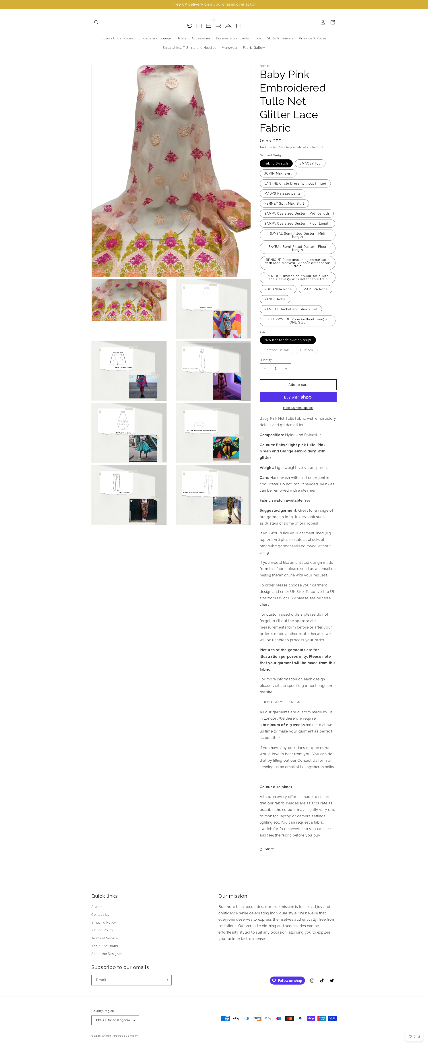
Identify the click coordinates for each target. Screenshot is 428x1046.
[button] (96, 22)
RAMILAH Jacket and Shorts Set (290, 309)
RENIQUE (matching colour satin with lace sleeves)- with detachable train (298, 277)
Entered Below (278, 351)
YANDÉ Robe (275, 299)
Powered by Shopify (125, 1035)
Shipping (285, 147)
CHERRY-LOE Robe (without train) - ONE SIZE (297, 320)
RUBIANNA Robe (278, 289)
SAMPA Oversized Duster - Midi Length (296, 213)
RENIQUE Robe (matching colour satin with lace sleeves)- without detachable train (297, 263)
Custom (309, 351)
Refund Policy (102, 930)
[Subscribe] (166, 980)
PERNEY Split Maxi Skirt (284, 203)
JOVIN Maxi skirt (278, 173)
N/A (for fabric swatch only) (287, 340)
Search (97, 907)
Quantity (266, 360)
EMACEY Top (310, 163)
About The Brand (104, 946)
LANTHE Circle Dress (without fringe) (295, 183)
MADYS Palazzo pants (282, 193)
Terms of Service (104, 938)
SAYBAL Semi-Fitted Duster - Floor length (298, 248)
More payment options (298, 407)
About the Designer (106, 954)
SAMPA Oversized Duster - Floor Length (297, 223)
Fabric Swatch (276, 163)
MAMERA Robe (315, 289)
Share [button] (269, 849)
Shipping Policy (103, 922)
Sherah (107, 1035)
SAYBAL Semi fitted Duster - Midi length (297, 235)
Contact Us (100, 914)
